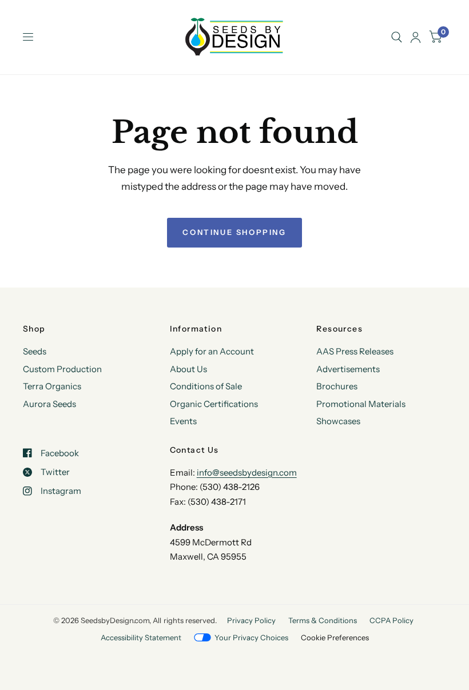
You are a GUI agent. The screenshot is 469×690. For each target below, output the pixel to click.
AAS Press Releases (355, 351)
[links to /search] (396, 37)
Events (183, 421)
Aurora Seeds (49, 403)
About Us (188, 369)
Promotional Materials (361, 403)
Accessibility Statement (141, 637)
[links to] (415, 37)
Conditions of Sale (206, 386)
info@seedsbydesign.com (247, 472)
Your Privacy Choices (251, 637)
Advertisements (348, 369)
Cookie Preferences (335, 637)
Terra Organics (52, 386)
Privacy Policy (251, 620)
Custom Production (62, 369)
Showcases (338, 421)
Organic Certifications (214, 403)
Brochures (336, 386)
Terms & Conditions (322, 620)
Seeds (34, 351)
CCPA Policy (391, 620)
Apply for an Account (212, 351)
